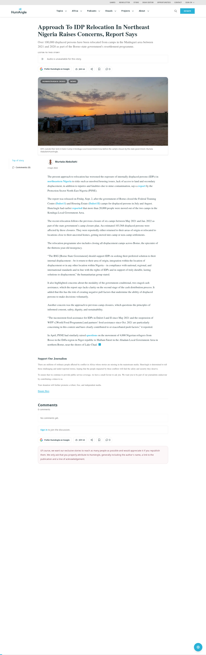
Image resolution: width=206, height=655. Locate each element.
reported (77, 208)
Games (113, 2)
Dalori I (60, 203)
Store (136, 2)
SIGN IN (188, 2)
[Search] (175, 11)
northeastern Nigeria (60, 181)
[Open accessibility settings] (198, 647)
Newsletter (124, 2)
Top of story (18, 160)
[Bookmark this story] (99, 69)
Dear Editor (148, 2)
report (142, 186)
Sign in (44, 429)
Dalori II (94, 203)
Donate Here (43, 391)
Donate (187, 11)
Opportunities (164, 2)
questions (91, 335)
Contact (178, 2)
